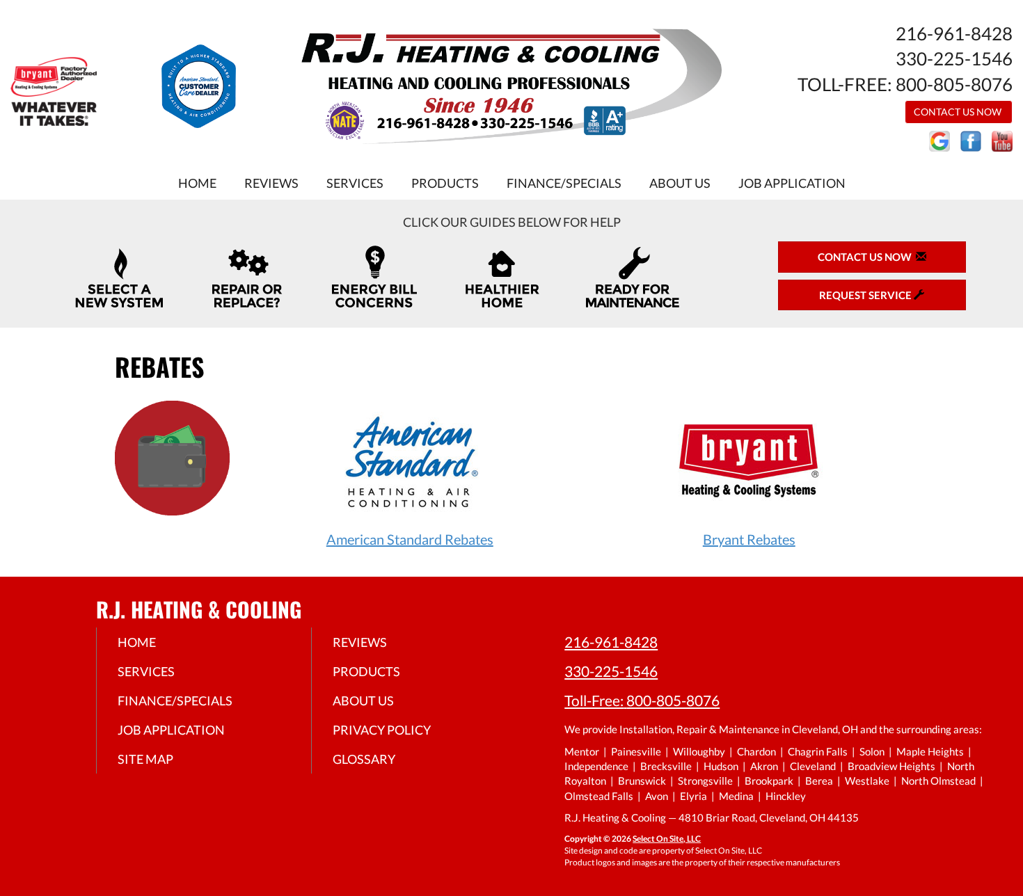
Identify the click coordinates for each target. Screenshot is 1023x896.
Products (445, 183)
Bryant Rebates (749, 539)
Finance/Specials (564, 183)
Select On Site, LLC (667, 838)
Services (354, 183)
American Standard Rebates (409, 539)
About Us (680, 183)
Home (197, 183)
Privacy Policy (382, 729)
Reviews (271, 183)
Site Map (145, 759)
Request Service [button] (866, 295)
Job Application (792, 183)
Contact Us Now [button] (959, 112)
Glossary (364, 759)
